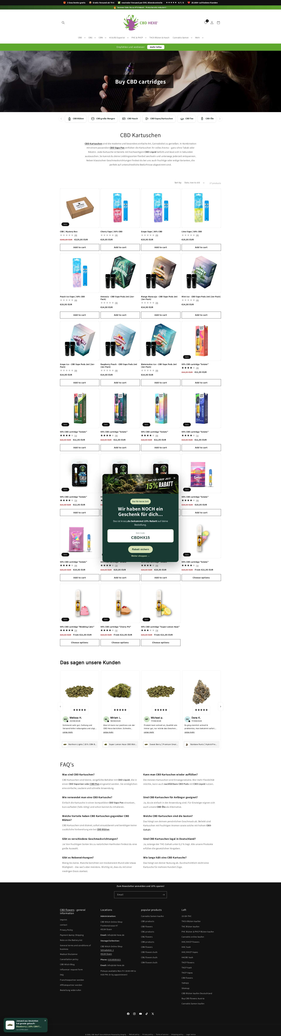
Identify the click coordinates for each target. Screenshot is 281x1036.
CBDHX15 (140, 537)
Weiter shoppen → (140, 556)
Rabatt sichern (140, 549)
